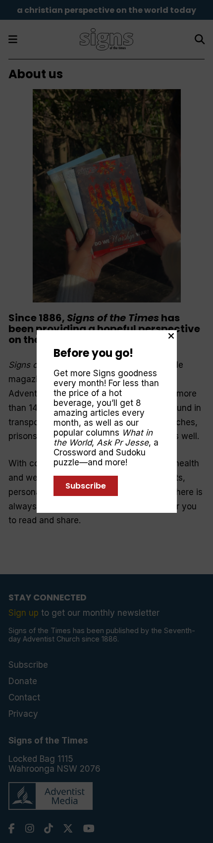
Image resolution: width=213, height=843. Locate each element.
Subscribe (85, 486)
